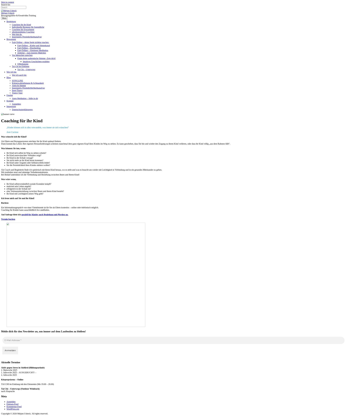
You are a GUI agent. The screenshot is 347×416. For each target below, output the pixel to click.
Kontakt (10, 101)
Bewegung (11, 39)
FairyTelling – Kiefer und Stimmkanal (33, 45)
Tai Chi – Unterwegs (26, 69)
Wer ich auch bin (19, 75)
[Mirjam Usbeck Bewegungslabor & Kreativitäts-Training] (9, 10)
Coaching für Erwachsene (23, 29)
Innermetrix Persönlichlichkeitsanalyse (28, 88)
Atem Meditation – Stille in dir (25, 98)
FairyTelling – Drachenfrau (29, 48)
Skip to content (7, 2)
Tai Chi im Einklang (20, 66)
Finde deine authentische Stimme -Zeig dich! (36, 58)
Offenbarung (22, 64)
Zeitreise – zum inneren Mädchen (31, 53)
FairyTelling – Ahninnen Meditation (32, 50)
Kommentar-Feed (14, 406)
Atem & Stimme (19, 85)
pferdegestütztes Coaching (23, 32)
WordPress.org (13, 409)
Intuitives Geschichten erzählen (36, 61)
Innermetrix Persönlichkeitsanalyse (27, 37)
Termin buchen (8, 219)
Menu (4, 18)
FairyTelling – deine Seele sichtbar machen (30, 42)
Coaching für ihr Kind (21, 24)
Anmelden (16, 104)
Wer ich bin (11, 72)
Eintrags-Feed (12, 404)
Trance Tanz (17, 93)
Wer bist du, (17, 34)
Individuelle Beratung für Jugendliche (28, 27)
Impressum (11, 106)
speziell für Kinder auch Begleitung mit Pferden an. (44, 214)
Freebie (10, 95)
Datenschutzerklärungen (22, 109)
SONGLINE (17, 81)
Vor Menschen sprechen (22, 55)
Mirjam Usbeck (7, 13)
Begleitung (11, 21)
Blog (9, 77)
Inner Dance (17, 90)
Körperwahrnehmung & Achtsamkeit (28, 83)
